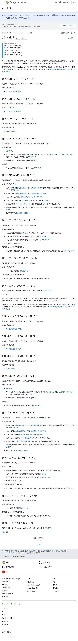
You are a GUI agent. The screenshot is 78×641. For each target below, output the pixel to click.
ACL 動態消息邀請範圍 (13, 91)
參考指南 (43, 236)
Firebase (4, 615)
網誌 (54, 582)
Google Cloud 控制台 (33, 588)
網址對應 (9, 151)
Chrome (4, 612)
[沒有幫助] (74, 33)
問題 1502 (15, 190)
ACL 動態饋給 (26, 200)
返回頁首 (5, 294)
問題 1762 (32, 157)
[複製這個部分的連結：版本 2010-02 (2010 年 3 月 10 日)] (38, 376)
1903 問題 (37, 168)
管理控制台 (30, 582)
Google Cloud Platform (9, 618)
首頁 (3, 33)
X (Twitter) (56, 588)
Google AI (5, 621)
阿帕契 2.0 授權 (54, 551)
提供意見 (70, 38)
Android (4, 609)
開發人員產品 (6, 587)
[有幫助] (71, 33)
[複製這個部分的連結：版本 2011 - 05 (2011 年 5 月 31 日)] (38, 99)
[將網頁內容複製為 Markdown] (22, 37)
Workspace (22, 2)
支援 (31, 33)
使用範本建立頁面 (67, 154)
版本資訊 (5, 590)
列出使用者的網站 (36, 197)
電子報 (55, 585)
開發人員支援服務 (7, 593)
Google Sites (8, 8)
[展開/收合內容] (15, 43)
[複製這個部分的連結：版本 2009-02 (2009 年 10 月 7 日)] (39, 258)
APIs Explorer (31, 591)
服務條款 (5, 596)
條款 (3, 632)
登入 (74, 2)
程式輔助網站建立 (36, 188)
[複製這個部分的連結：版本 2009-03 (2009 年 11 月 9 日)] (38, 220)
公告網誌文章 (46, 291)
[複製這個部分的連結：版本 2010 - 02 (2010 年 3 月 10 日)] (39, 139)
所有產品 (5, 624)
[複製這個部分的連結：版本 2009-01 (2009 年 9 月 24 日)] (38, 286)
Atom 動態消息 (55, 69)
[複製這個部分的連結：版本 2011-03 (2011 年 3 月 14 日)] (37, 119)
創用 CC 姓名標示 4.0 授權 (33, 551)
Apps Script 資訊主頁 (33, 585)
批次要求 (24, 233)
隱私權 (9, 632)
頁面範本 (50, 154)
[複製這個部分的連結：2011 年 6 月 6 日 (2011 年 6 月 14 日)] (40, 316)
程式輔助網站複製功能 (38, 193)
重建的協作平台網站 (20, 18)
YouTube (55, 591)
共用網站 (46, 200)
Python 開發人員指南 (21, 213)
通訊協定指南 (23, 271)
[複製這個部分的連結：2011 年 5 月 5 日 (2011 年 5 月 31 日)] (40, 336)
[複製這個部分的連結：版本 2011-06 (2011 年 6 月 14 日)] (37, 79)
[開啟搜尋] (56, 2)
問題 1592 (70, 251)
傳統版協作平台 (48, 15)
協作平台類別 (10, 131)
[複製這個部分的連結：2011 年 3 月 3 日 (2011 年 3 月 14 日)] (40, 356)
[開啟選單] (3, 2)
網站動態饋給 (21, 188)
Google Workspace (12, 33)
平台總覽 (5, 584)
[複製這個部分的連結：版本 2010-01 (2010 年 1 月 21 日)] (37, 175)
